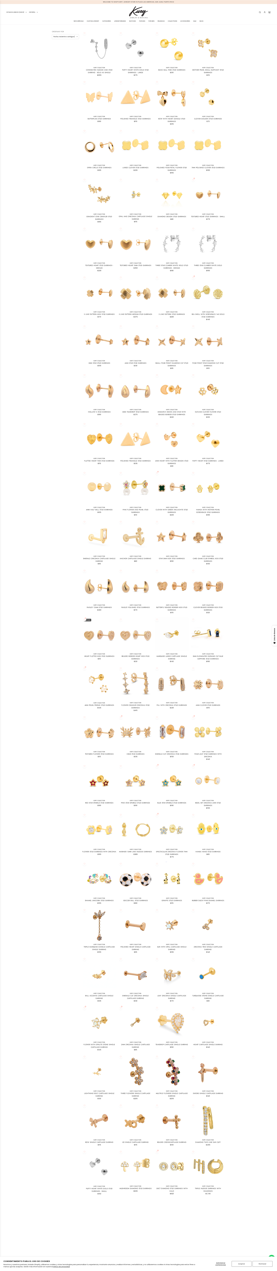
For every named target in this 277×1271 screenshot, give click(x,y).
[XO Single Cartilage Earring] (135, 1120)
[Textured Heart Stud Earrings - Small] (208, 194)
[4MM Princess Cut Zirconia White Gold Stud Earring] (99, 1215)
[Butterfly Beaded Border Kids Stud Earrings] (172, 585)
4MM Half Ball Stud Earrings (99, 509)
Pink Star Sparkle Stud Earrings (135, 803)
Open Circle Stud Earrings (99, 167)
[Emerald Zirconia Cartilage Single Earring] (99, 536)
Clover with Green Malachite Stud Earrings (172, 510)
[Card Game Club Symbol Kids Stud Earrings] (208, 536)
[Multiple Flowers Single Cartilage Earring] (172, 1071)
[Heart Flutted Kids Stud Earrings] (99, 634)
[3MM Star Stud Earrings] (99, 341)
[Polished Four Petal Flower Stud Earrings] (172, 145)
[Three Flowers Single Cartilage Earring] (135, 1071)
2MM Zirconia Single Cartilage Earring (135, 1045)
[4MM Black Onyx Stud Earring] (208, 1215)
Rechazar (262, 1264)
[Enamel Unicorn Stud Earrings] (99, 878)
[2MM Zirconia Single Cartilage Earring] (135, 1022)
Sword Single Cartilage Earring (208, 1093)
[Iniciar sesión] (264, 12)
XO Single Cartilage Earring (135, 1142)
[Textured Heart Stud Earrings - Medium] (99, 243)
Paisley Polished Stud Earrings (135, 607)
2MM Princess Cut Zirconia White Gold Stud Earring (135, 1238)
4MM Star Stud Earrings (135, 363)
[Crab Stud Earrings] (135, 732)
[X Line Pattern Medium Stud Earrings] (135, 292)
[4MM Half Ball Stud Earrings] (99, 488)
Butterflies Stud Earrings (99, 118)
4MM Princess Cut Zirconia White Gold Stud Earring (99, 1238)
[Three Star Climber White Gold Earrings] (208, 243)
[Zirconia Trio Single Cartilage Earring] (208, 925)
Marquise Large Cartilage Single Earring (172, 657)
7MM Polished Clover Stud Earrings (208, 167)
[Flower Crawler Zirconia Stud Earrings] (135, 683)
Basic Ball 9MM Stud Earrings (171, 70)
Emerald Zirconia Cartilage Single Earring (99, 559)
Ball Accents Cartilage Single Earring (99, 996)
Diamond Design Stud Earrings (172, 216)
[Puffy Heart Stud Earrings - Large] (208, 439)
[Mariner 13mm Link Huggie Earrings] (135, 830)
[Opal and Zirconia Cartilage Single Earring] (135, 194)
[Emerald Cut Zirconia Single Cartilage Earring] (135, 974)
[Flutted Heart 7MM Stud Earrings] (99, 439)
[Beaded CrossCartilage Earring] (172, 1120)
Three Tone (64, 71)
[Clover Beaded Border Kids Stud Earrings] (208, 585)
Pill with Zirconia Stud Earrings (172, 705)
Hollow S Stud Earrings (99, 412)
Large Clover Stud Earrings (135, 167)
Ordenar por (58, 31)
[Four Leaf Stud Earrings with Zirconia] (208, 732)
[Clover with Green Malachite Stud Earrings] (172, 488)
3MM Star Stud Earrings (99, 363)
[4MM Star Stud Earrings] (135, 341)
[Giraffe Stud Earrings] (172, 878)
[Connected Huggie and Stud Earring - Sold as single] (99, 48)
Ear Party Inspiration (63, 107)
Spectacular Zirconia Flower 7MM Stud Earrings (171, 852)
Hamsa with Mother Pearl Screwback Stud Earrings (208, 510)
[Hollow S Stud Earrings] (99, 390)
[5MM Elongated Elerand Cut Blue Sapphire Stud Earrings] (208, 634)
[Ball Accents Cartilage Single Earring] (99, 974)
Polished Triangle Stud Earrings (135, 118)
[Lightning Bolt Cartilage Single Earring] (99, 1071)
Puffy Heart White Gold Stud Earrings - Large (135, 71)
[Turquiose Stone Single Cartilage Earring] (208, 974)
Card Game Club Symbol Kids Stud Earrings (208, 559)
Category (57, 77)
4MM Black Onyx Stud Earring (208, 1237)
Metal (55, 57)
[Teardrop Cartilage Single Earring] (172, 1022)
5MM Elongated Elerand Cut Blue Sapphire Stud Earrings (208, 657)
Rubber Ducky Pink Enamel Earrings (208, 900)
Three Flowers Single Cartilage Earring (135, 1094)
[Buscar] (260, 12)
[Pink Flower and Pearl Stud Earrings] (135, 488)
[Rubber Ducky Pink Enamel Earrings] (208, 878)
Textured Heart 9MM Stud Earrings (135, 265)
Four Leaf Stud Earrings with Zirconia (208, 755)
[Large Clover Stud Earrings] (135, 145)
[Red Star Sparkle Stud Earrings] (99, 781)
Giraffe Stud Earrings (172, 900)
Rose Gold (61, 71)
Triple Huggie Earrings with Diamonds (208, 1189)
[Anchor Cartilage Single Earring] (135, 536)
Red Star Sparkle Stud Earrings (99, 803)
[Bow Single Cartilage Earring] (99, 1120)
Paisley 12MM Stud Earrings (99, 607)
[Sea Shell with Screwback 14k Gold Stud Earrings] (208, 292)
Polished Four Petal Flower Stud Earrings (172, 168)
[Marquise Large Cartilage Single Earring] (172, 634)
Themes (56, 97)
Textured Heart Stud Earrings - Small (208, 216)
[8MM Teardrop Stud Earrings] (135, 390)
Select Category (60, 82)
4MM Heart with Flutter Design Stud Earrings (171, 462)
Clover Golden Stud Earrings (208, 118)
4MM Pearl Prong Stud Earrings (99, 705)
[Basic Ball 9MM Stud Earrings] (172, 48)
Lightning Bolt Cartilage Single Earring (99, 1094)
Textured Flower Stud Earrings (99, 754)
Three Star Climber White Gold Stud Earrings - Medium (171, 266)
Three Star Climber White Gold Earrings (208, 266)
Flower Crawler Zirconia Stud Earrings (135, 706)
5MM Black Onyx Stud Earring (171, 1237)
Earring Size (58, 92)
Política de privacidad (61, 1266)
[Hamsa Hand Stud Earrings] (208, 830)
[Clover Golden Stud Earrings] (208, 97)
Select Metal (58, 62)
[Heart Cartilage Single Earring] (208, 1022)
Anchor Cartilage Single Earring (135, 558)
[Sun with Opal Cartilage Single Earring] (172, 925)
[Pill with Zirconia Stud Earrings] (172, 683)
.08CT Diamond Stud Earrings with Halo (172, 1189)
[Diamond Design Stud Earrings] (172, 194)
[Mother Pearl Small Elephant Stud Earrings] (208, 48)
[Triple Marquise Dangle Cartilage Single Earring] (99, 925)
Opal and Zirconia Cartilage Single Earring (135, 217)
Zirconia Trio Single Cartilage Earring (208, 948)
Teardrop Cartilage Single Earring (172, 1044)
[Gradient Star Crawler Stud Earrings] (99, 194)
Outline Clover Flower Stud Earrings (208, 413)
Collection (58, 102)
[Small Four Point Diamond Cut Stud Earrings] (172, 341)
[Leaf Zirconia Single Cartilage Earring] (172, 974)
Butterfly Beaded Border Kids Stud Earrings (171, 608)
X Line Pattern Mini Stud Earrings (99, 314)
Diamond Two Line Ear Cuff (208, 1142)
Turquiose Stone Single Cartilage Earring (208, 996)
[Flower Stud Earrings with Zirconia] (99, 830)
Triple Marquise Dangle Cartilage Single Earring (99, 948)
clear (75, 102)
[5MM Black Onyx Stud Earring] (172, 1215)
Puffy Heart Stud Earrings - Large (208, 461)
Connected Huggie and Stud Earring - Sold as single (99, 71)
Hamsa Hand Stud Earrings (208, 851)
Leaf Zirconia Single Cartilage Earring (171, 996)
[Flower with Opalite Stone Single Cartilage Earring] (99, 1022)
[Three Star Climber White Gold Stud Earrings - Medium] (172, 243)
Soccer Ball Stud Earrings (135, 900)
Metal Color (58, 67)
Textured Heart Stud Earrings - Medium (99, 266)
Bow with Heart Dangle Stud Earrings (171, 119)
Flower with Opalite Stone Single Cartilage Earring (99, 1045)
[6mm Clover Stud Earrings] (208, 683)
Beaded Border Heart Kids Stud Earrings (136, 657)
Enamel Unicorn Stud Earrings (99, 900)
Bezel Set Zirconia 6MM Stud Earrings (208, 804)
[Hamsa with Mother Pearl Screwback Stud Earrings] (208, 488)
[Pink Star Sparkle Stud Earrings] (135, 781)
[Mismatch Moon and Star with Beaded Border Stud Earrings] (172, 390)
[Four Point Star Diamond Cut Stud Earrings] (208, 341)
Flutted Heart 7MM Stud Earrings (99, 461)
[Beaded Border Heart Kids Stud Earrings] (135, 634)
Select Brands (59, 53)
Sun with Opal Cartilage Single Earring (172, 948)
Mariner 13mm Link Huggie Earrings (135, 851)
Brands (56, 48)
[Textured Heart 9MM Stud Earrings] (135, 243)
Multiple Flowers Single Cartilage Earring (172, 1094)
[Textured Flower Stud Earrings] (99, 732)
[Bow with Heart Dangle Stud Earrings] (172, 97)
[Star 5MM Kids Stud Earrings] (172, 536)
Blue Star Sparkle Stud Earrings (171, 803)
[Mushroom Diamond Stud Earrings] (135, 1166)
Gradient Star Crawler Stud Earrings (99, 217)
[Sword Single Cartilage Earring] (208, 1071)
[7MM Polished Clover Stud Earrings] (208, 145)
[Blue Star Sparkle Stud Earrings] (172, 781)
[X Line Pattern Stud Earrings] (172, 292)
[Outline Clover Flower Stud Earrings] (208, 390)
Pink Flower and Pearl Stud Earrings (135, 510)
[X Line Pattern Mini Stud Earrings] (99, 292)
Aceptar (241, 1264)
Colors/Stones (60, 87)
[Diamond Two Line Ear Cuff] (208, 1120)
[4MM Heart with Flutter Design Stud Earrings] (172, 439)
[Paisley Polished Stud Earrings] (135, 585)
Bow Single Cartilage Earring (99, 1142)
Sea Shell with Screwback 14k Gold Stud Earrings (208, 315)
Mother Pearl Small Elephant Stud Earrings (208, 71)
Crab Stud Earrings (135, 754)
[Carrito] (269, 12)
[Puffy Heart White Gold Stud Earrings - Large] (135, 48)
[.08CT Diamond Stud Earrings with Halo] (172, 1166)
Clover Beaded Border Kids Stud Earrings (208, 608)
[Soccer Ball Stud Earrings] (135, 878)
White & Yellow (68, 71)
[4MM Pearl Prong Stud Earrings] (99, 683)
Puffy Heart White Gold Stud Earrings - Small (99, 1189)
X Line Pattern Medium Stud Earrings (135, 314)
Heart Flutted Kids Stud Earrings (99, 656)
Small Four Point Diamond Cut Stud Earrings (171, 364)
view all (74, 43)
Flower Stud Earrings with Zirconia (99, 851)
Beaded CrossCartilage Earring (171, 1142)
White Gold (57, 71)
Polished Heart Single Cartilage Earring (136, 948)
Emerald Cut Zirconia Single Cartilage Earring (135, 996)
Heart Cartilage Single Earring (208, 1044)
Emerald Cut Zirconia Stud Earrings (171, 754)
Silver (72, 71)
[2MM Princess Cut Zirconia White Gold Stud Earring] (135, 1215)
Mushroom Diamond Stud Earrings (136, 1188)
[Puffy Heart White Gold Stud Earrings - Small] (99, 1166)
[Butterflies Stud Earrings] (99, 97)
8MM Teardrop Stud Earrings (135, 412)
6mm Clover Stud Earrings (208, 705)
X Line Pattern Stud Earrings (172, 314)
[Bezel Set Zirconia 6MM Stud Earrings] (208, 781)
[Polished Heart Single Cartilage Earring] (135, 925)
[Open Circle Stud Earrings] (99, 145)
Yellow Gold (53, 71)
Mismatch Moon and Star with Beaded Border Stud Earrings (172, 413)
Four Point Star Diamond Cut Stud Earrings (208, 364)
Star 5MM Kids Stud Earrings (172, 558)
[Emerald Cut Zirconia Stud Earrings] (172, 732)
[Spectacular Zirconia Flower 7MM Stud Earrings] (172, 830)
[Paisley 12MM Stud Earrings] (99, 585)
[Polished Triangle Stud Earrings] (135, 97)
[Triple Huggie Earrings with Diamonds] (208, 1166)
